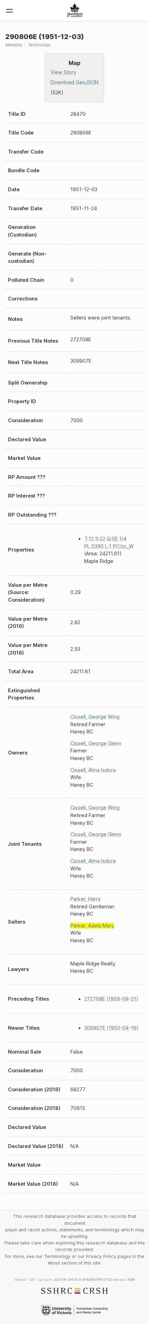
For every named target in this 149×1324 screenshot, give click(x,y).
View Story (63, 72)
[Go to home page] (74, 10)
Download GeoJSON (74, 82)
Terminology (39, 44)
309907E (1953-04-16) (111, 1028)
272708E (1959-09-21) (111, 999)
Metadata (13, 44)
